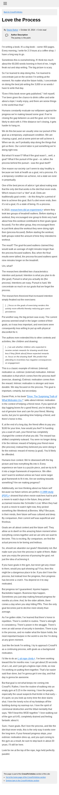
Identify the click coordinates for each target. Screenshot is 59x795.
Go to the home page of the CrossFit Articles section (26, 777)
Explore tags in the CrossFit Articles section (22, 780)
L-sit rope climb (25, 658)
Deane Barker (12, 30)
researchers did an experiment (26, 210)
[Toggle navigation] (29, 3)
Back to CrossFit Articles (13, 12)
